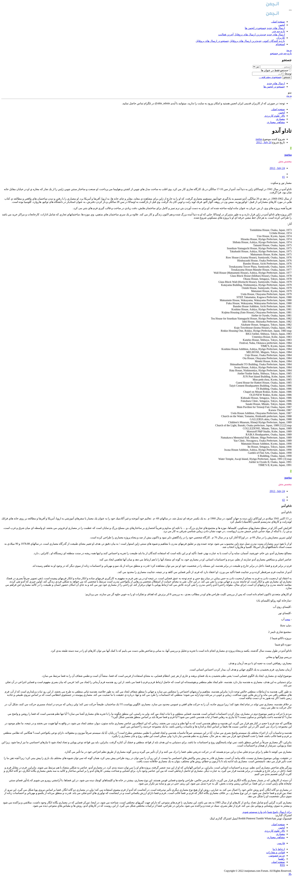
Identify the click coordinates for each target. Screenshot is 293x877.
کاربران (280, 37)
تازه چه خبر (278, 31)
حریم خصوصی (276, 855)
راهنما (281, 858)
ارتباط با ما (279, 849)
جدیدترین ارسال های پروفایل (250, 34)
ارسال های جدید (276, 28)
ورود (289, 95)
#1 (283, 177)
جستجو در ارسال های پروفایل (212, 41)
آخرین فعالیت (225, 34)
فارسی (281, 843)
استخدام (280, 44)
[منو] (290, 10)
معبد (287, 619)
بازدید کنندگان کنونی (273, 41)
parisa (259, 139)
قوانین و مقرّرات (275, 852)
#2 (283, 500)
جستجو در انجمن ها (255, 28)
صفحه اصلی (278, 21)
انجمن (281, 24)
